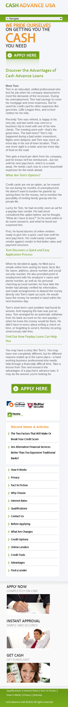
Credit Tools (18, 555)
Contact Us (17, 516)
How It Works (19, 469)
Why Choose (18, 493)
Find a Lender (19, 570)
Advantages (18, 562)
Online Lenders (20, 547)
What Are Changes (22, 531)
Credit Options (19, 539)
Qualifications (19, 508)
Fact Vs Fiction (19, 485)
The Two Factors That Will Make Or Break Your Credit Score (31, 436)
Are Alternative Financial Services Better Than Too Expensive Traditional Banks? (33, 452)
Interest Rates (19, 500)
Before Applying (20, 524)
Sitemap (37, 695)
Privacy (15, 477)
